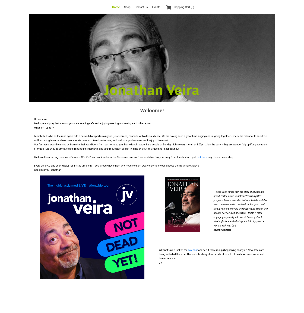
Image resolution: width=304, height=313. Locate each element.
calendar (193, 250)
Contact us (141, 7)
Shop (127, 7)
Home (116, 7)
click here (202, 157)
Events (156, 7)
